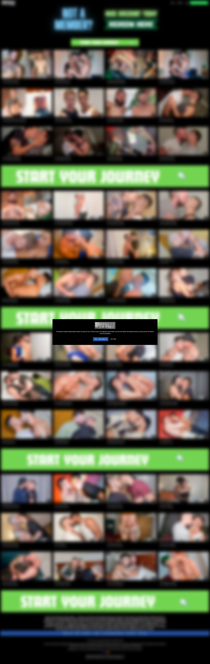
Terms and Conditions (105, 333)
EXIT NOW (113, 339)
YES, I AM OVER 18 (100, 339)
